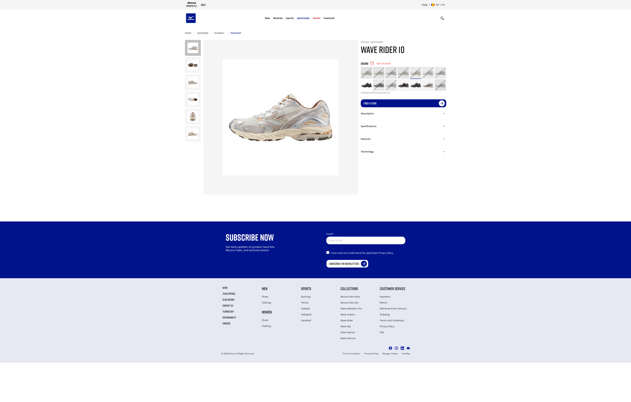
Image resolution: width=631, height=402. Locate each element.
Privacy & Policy (371, 353)
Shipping (385, 314)
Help (425, 5)
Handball (306, 320)
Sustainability (229, 317)
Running (305, 296)
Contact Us (228, 305)
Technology (228, 311)
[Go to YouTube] (408, 348)
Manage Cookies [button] (390, 353)
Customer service (392, 288)
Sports (290, 18)
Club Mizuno (228, 299)
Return (383, 302)
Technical (235, 32)
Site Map (406, 353)
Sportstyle (303, 18)
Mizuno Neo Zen (349, 302)
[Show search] (442, 18)
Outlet (316, 18)
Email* (330, 233)
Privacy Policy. (386, 252)
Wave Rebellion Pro (351, 308)
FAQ (382, 332)
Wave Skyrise (347, 332)
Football (305, 308)
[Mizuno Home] (191, 4)
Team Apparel (229, 293)
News (225, 287)
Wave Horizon (348, 338)
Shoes (265, 296)
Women (278, 18)
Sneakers (219, 32)
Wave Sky (345, 326)
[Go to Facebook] (390, 348)
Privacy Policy (387, 326)
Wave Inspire (347, 314)
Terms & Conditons (351, 353)
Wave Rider (346, 320)
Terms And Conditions (392, 320)
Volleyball (306, 314)
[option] (366, 73)
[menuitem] (267, 18)
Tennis (304, 302)
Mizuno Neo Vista (350, 296)
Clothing (266, 302)
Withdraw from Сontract (393, 308)
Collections (349, 288)
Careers (226, 323)
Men (267, 18)
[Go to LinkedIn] (402, 348)
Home (188, 32)
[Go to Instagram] (396, 348)
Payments (385, 296)
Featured (329, 18)
